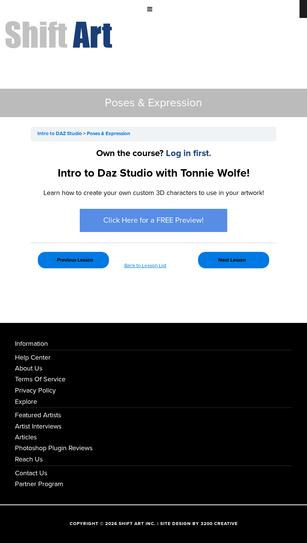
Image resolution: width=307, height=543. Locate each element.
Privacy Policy (35, 390)
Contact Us (31, 473)
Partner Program (39, 484)
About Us (28, 368)
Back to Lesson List (145, 266)
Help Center (33, 357)
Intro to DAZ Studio (60, 134)
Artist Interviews (38, 426)
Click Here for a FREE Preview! (153, 220)
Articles (26, 437)
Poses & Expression (108, 134)
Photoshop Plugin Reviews (53, 448)
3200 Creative (219, 523)
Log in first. (188, 153)
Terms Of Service (40, 379)
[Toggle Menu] (150, 9)
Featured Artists (38, 415)
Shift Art (60, 27)
